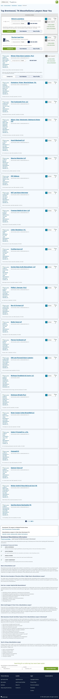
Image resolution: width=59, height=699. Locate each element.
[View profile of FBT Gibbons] (6, 180)
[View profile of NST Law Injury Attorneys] (6, 197)
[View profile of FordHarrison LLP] (6, 254)
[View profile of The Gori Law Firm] (6, 39)
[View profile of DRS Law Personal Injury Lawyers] (6, 362)
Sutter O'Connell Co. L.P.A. (19, 432)
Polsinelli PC (15, 451)
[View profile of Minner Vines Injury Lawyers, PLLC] (6, 61)
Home (2, 5)
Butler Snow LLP (16, 322)
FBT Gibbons (15, 176)
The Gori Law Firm (17, 37)
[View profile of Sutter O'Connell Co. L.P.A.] (6, 437)
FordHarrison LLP (17, 249)
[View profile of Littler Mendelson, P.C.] (6, 235)
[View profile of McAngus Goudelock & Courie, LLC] (6, 381)
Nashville (4, 534)
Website (23, 31)
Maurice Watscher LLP (18, 158)
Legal (31, 676)
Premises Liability (16, 529)
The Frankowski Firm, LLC (19, 102)
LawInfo (17, 676)
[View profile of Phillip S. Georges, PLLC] (6, 292)
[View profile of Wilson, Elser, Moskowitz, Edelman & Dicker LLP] (6, 126)
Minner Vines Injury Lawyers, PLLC (22, 56)
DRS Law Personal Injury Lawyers (22, 358)
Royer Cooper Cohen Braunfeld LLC (22, 413)
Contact (10, 31)
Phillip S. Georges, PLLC (19, 287)
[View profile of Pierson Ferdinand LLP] (6, 344)
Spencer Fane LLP (17, 468)
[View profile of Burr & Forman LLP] (6, 309)
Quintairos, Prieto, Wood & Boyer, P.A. (23, 82)
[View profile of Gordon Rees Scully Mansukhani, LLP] (6, 273)
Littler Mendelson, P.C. (18, 230)
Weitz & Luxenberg (17, 19)
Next (32, 521)
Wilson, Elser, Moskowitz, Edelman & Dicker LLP (25, 120)
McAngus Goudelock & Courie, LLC (22, 375)
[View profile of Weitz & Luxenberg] (6, 21)
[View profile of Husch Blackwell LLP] (6, 145)
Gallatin (19, 534)
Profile (36, 31)
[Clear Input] (20, 668)
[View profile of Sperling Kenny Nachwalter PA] (6, 509)
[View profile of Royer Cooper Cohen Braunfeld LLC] (6, 418)
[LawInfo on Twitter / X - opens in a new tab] (50, 678)
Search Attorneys (51, 668)
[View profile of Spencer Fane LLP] (6, 472)
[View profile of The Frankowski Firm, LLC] (6, 106)
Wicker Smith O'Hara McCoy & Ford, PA (24, 486)
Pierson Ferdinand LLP (18, 340)
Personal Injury (8, 529)
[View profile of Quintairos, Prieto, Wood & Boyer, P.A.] (6, 88)
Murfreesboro (24, 534)
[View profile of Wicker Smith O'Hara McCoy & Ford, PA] (6, 491)
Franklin (8, 534)
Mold (3, 529)
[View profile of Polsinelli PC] (6, 455)
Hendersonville (14, 534)
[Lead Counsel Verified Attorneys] (6, 539)
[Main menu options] (5, 2)
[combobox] (11, 668)
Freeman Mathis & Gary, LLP (20, 210)
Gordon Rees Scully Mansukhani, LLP (23, 267)
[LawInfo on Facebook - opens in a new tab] (46, 678)
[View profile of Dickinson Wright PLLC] (6, 399)
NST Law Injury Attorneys (19, 193)
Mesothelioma (14, 5)
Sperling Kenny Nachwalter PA (21, 505)
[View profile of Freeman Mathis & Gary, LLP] (6, 216)
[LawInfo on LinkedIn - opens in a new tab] (57, 678)
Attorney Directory (7, 5)
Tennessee (20, 5)
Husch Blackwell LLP (18, 140)
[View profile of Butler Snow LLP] (6, 326)
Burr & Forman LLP (17, 305)
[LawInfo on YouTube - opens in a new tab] (53, 678)
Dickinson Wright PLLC (18, 395)
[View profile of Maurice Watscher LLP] (6, 163)
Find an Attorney (5, 676)
